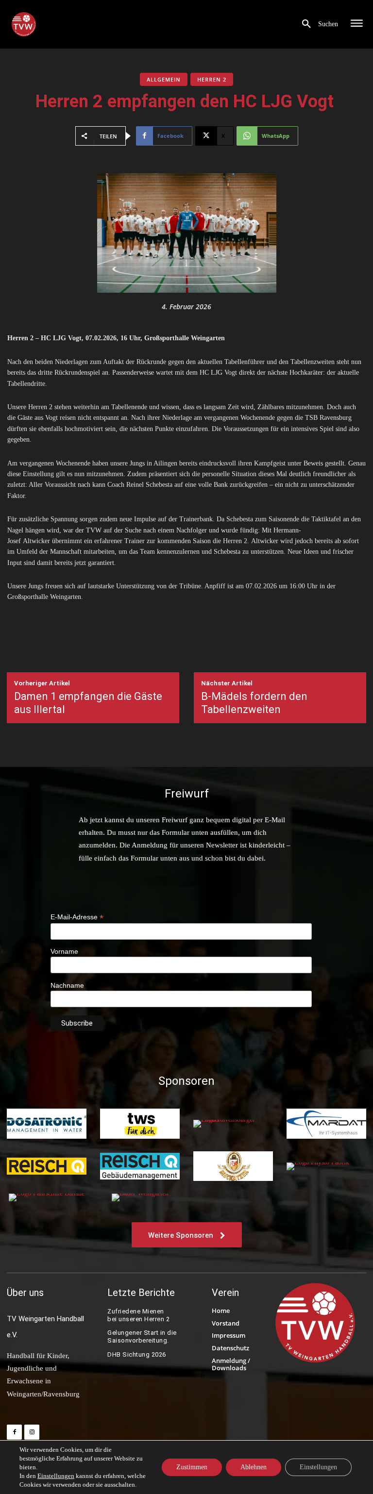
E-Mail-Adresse (77, 917)
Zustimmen (191, 1467)
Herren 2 (211, 79)
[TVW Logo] (315, 1323)
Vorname (64, 951)
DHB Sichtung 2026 (136, 1354)
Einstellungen (55, 1475)
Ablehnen (253, 1467)
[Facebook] (14, 1432)
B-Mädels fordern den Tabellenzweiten (254, 702)
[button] (316, 24)
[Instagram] (31, 1432)
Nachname (67, 985)
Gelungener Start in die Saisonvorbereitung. (142, 1336)
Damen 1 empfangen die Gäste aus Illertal (88, 702)
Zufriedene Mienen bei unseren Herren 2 (139, 1315)
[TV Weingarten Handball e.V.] (24, 24)
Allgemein (164, 79)
